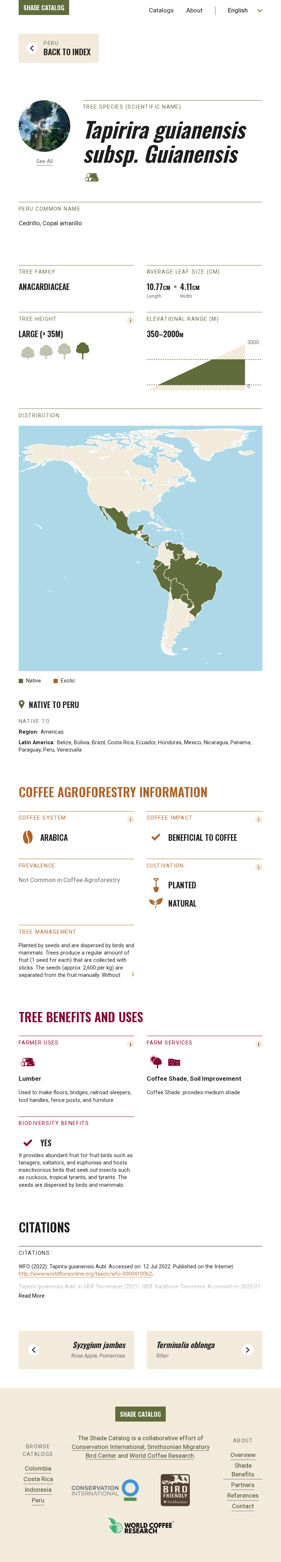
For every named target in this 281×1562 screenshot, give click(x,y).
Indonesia (38, 1489)
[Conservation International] (105, 1490)
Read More (32, 1296)
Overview (243, 1455)
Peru (38, 1500)
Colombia (38, 1468)
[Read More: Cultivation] (258, 867)
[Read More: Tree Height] (130, 320)
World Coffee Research (162, 1455)
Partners (243, 1484)
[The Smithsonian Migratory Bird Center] (175, 1490)
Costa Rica (38, 1479)
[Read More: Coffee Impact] (258, 819)
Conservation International (108, 1446)
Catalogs (161, 10)
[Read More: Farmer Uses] (130, 1044)
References (243, 1495)
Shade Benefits (243, 1470)
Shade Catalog (43, 7)
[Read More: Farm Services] (258, 1044)
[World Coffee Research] (140, 1525)
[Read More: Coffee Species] (130, 819)
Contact (243, 1506)
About (194, 10)
